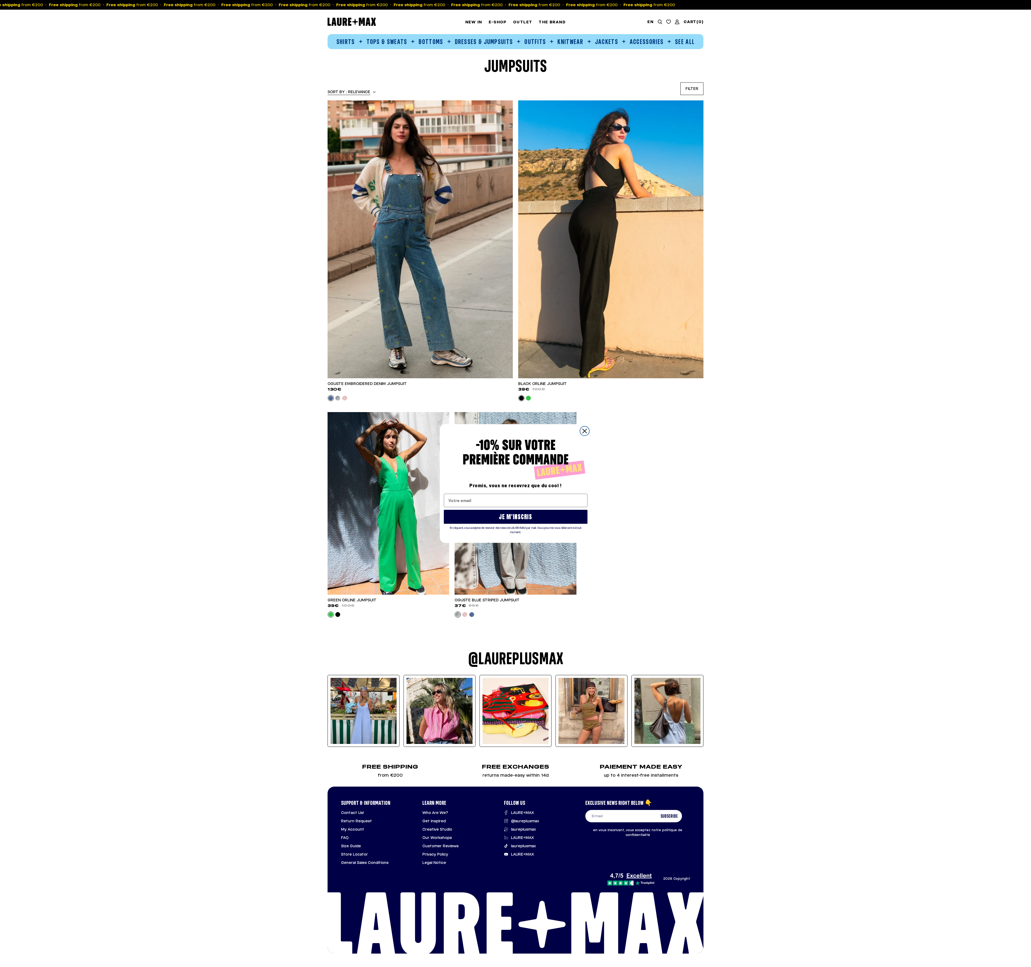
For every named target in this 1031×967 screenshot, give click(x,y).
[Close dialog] (584, 431)
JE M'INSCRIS (515, 516)
